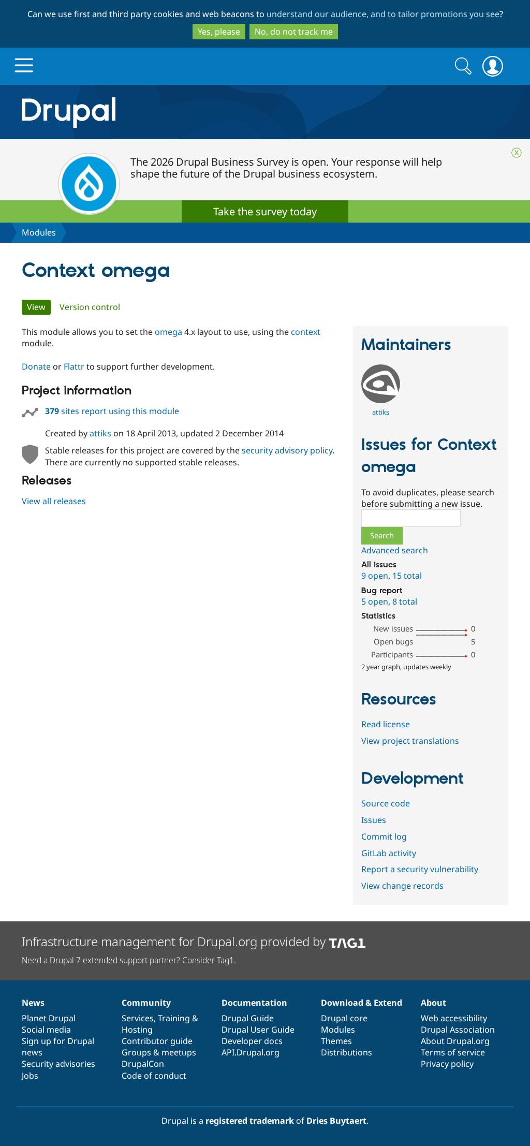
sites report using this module (112, 411)
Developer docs (252, 1041)
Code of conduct (154, 1075)
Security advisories (58, 1063)
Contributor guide (157, 1041)
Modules (39, 232)
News (33, 1002)
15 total (407, 575)
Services (138, 1018)
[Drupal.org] (161, 112)
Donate (36, 366)
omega (169, 331)
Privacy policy (447, 1063)
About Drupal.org (455, 1041)
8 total (404, 601)
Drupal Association (458, 1029)
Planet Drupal (49, 1018)
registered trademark (249, 1120)
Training (174, 1018)
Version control (90, 307)
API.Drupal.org (250, 1052)
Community (146, 1002)
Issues (373, 820)
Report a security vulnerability (419, 869)
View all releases (54, 501)
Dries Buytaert (336, 1120)
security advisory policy (287, 450)
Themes (336, 1041)
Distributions (346, 1052)
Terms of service (453, 1052)
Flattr (74, 366)
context (305, 331)
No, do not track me (294, 31)
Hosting (137, 1029)
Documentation (254, 1002)
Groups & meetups (159, 1052)
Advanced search (394, 550)
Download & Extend (361, 1002)
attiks (100, 433)
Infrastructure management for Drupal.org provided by (175, 941)
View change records (402, 885)
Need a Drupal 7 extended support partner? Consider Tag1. (129, 960)
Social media (46, 1029)
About (433, 1002)
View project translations (410, 740)
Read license (385, 724)
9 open (374, 575)
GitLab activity (388, 853)
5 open (374, 601)
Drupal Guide (248, 1018)
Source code (385, 803)
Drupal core (344, 1018)
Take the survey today (265, 211)
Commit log (384, 836)
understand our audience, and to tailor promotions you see (383, 14)
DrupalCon (143, 1063)
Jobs (30, 1075)
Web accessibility (454, 1018)
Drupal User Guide (258, 1029)
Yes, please (219, 31)
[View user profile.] (380, 400)
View (39, 307)
